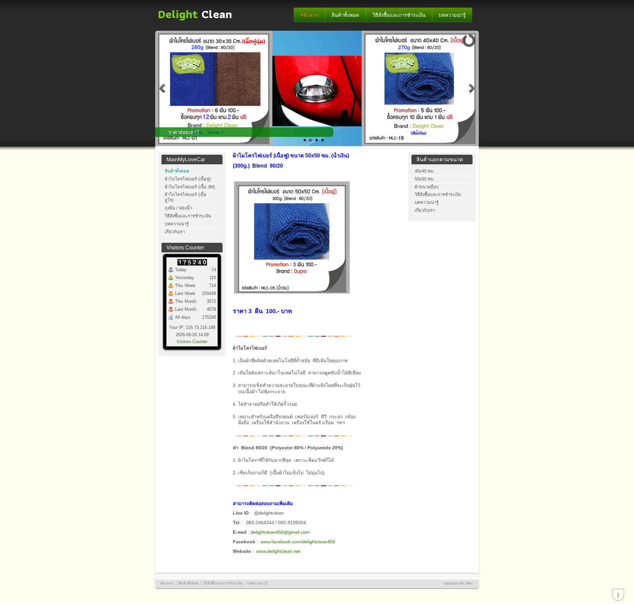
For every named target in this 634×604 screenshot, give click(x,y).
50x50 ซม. (425, 178)
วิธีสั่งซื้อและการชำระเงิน (398, 15)
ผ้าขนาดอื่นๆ (427, 186)
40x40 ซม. (425, 171)
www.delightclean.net (278, 551)
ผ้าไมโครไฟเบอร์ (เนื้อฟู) (188, 178)
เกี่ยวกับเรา (175, 231)
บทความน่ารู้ (452, 15)
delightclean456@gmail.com (280, 532)
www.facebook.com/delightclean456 (298, 541)
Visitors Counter (192, 341)
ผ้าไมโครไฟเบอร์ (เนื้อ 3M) (190, 186)
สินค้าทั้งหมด (345, 15)
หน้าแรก (309, 15)
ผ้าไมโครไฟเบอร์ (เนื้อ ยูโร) (185, 197)
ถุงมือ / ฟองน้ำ (178, 208)
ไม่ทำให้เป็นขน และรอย (194, 132)
